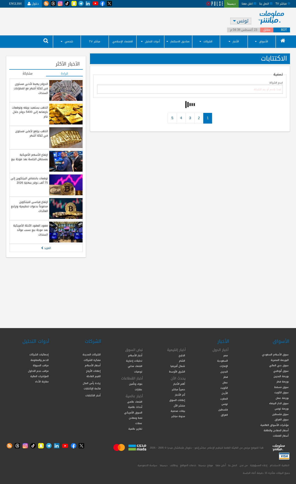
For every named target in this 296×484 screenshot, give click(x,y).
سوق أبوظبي (281, 371)
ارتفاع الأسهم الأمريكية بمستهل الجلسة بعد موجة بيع (29, 156)
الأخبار (236, 41)
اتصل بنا (264, 3)
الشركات (208, 41)
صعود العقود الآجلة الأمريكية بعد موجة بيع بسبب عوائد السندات (30, 230)
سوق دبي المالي (279, 365)
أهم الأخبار (179, 384)
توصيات (138, 371)
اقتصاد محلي (135, 366)
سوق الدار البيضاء (279, 403)
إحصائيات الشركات (39, 354)
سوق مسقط (281, 387)
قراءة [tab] (64, 73)
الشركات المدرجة (92, 354)
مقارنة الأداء (42, 381)
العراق (224, 415)
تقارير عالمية (135, 428)
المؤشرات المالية (39, 376)
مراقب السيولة (41, 365)
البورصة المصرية (280, 360)
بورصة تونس (282, 408)
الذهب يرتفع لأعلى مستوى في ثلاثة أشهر (31, 133)
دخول (35, 3)
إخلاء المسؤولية (258, 465)
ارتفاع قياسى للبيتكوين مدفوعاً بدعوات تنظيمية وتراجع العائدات (29, 206)
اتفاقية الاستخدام (279, 465)
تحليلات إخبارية (134, 360)
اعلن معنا (247, 3)
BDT (284, 30)
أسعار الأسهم (93, 365)
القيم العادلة (93, 376)
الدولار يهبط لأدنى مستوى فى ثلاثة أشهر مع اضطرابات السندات (31, 88)
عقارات (138, 389)
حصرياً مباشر (178, 389)
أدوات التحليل (152, 41)
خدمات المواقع (188, 465)
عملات (138, 423)
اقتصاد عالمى (134, 401)
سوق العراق (282, 419)
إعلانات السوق (177, 400)
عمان (225, 382)
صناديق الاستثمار (180, 41)
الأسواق (263, 41)
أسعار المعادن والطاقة (276, 430)
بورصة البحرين (281, 376)
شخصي (69, 41)
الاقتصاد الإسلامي (122, 41)
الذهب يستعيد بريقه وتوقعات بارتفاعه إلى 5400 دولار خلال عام (30, 112)
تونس (225, 404)
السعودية (222, 360)
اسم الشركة (276, 83)
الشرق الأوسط (177, 371)
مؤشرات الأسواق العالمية (274, 425)
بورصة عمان (282, 398)
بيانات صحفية (178, 411)
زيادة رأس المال (92, 383)
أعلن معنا (221, 465)
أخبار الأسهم (135, 355)
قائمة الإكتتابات (92, 388)
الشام (182, 360)
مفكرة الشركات (92, 360)
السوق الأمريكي (133, 412)
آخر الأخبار (180, 394)
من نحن (244, 465)
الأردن (225, 393)
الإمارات (224, 366)
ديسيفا (164, 465)
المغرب (224, 398)
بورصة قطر (283, 381)
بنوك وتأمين (135, 384)
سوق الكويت (281, 392)
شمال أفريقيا (177, 366)
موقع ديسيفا (205, 465)
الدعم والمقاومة (40, 360)
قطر (225, 377)
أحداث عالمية (135, 407)
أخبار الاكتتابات (93, 395)
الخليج (182, 355)
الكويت (224, 387)
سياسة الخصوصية (147, 465)
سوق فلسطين (280, 414)
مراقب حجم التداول (38, 371)
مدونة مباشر (178, 416)
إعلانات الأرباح (93, 371)
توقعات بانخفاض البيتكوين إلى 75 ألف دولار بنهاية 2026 (29, 180)
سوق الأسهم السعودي (275, 354)
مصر (225, 355)
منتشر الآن (179, 405)
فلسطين (223, 409)
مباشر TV (94, 41)
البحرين (224, 371)
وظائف (174, 465)
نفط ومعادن (135, 418)
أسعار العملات (281, 435)
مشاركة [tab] (27, 73)
